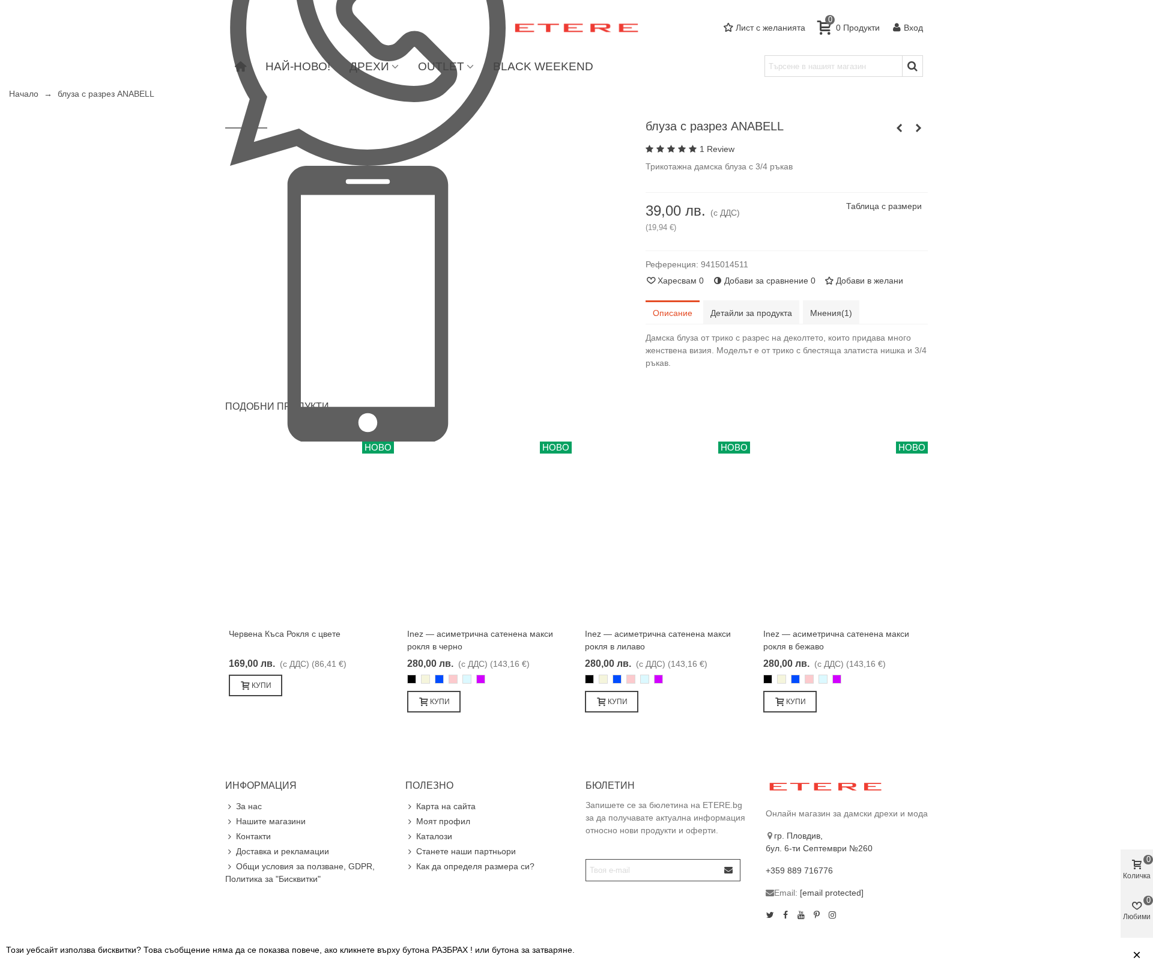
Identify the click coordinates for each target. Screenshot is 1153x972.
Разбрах (1101, 955)
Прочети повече (1033, 955)
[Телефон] (368, 303)
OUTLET (441, 66)
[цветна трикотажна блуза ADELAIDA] (919, 128)
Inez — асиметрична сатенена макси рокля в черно (480, 640)
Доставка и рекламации (282, 851)
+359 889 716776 (799, 870)
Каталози (434, 836)
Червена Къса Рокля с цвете (284, 634)
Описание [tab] (672, 313)
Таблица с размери (884, 206)
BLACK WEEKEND (543, 66)
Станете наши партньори (466, 851)
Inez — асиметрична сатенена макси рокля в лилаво (658, 640)
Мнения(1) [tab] (831, 313)
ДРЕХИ (369, 66)
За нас (249, 806)
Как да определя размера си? (475, 866)
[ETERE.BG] (576, 28)
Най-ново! (297, 66)
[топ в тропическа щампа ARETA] (900, 128)
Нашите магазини (271, 821)
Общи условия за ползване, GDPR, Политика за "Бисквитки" (300, 872)
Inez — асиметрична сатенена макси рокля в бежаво (836, 640)
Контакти (253, 836)
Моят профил (443, 821)
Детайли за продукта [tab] (751, 313)
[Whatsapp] (368, 27)
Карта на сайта (446, 806)
